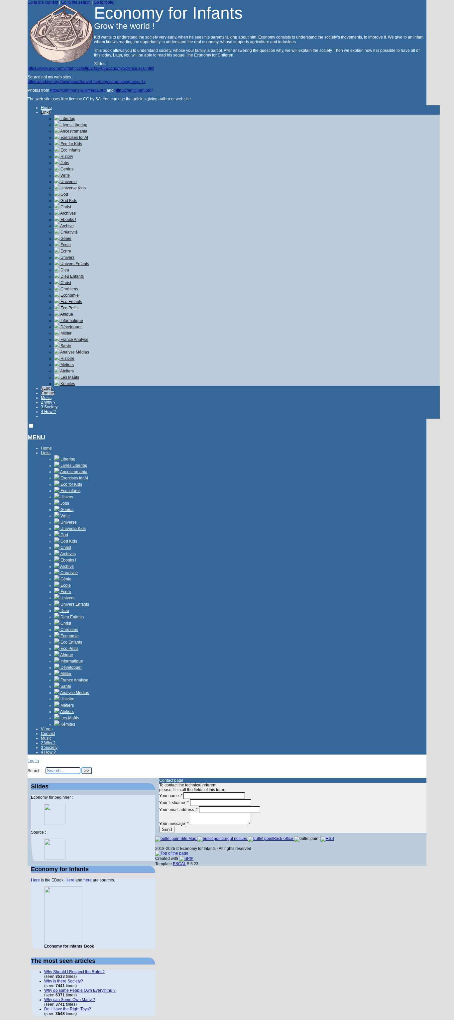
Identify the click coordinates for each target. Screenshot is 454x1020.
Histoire (66, 358)
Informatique (71, 320)
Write (64, 175)
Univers (66, 257)
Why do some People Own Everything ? (80, 990)
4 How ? (48, 411)
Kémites (67, 383)
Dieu (64, 270)
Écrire (65, 251)
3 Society (49, 407)
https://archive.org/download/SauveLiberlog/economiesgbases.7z (87, 81)
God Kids (68, 200)
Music (46, 397)
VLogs (47, 388)
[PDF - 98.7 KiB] (54, 823)
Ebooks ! (67, 219)
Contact (48, 393)
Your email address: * (178, 809)
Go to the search (76, 2)
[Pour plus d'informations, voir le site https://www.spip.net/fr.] (186, 858)
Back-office (283, 838)
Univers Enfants (74, 263)
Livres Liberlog (73, 125)
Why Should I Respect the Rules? (74, 971)
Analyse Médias (74, 352)
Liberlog (67, 118)
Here (35, 880)
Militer (65, 333)
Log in (33, 761)
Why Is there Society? (63, 981)
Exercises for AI (73, 137)
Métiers (66, 364)
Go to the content (43, 2)
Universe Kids (72, 188)
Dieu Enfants (71, 276)
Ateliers (66, 371)
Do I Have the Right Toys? (67, 1009)
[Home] (61, 61)
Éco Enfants (70, 301)
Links (46, 112)
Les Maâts (69, 377)
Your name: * (170, 795)
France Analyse (73, 339)
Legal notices (235, 838)
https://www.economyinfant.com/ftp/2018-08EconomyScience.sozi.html (91, 68)
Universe (68, 181)
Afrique (66, 314)
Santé (65, 346)
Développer (70, 327)
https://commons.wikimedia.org (78, 90)
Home (46, 107)
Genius (66, 169)
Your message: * (174, 823)
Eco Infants (69, 150)
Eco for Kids (70, 144)
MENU (36, 437)
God (63, 194)
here (87, 880)
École (65, 245)
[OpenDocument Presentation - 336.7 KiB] (54, 858)
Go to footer (104, 2)
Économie (69, 295)
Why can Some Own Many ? (69, 999)
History (66, 156)
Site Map (188, 838)
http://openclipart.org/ (134, 90)
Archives (67, 213)
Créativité (68, 232)
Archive (66, 226)
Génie (65, 238)
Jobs (64, 162)
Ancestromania (73, 131)
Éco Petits (68, 308)
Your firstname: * (174, 802)
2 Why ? (48, 402)
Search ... (36, 770)
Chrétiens (68, 289)
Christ (65, 207)
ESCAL (179, 864)
